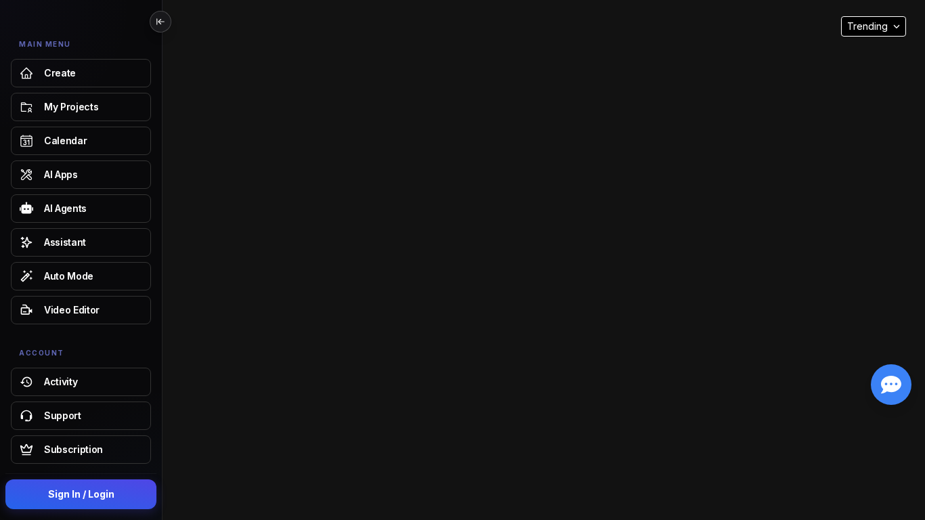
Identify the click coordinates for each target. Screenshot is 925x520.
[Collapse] (160, 21)
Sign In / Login (81, 494)
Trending (867, 26)
